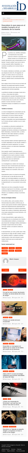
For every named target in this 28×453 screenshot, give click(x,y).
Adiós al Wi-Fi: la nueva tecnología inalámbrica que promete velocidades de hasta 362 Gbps (13, 375)
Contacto (3, 450)
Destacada (8, 34)
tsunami (5, 253)
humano (19, 248)
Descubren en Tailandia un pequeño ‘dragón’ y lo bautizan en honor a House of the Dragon (13, 431)
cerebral (5, 248)
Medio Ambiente (13, 426)
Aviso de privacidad (20, 450)
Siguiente (22, 270)
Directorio (13, 449)
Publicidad (19, 449)
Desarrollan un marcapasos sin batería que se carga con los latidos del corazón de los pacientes (13, 347)
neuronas (19, 250)
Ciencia (4, 34)
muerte (11, 250)
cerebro (12, 248)
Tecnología (12, 371)
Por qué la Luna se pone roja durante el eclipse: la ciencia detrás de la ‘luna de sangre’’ (14, 294)
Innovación (12, 343)
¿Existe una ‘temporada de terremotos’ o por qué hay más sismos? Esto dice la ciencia (12, 403)
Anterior (6, 270)
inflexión (5, 250)
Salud (11, 317)
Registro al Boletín (11, 450)
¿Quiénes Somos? (6, 449)
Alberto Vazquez (6, 32)
